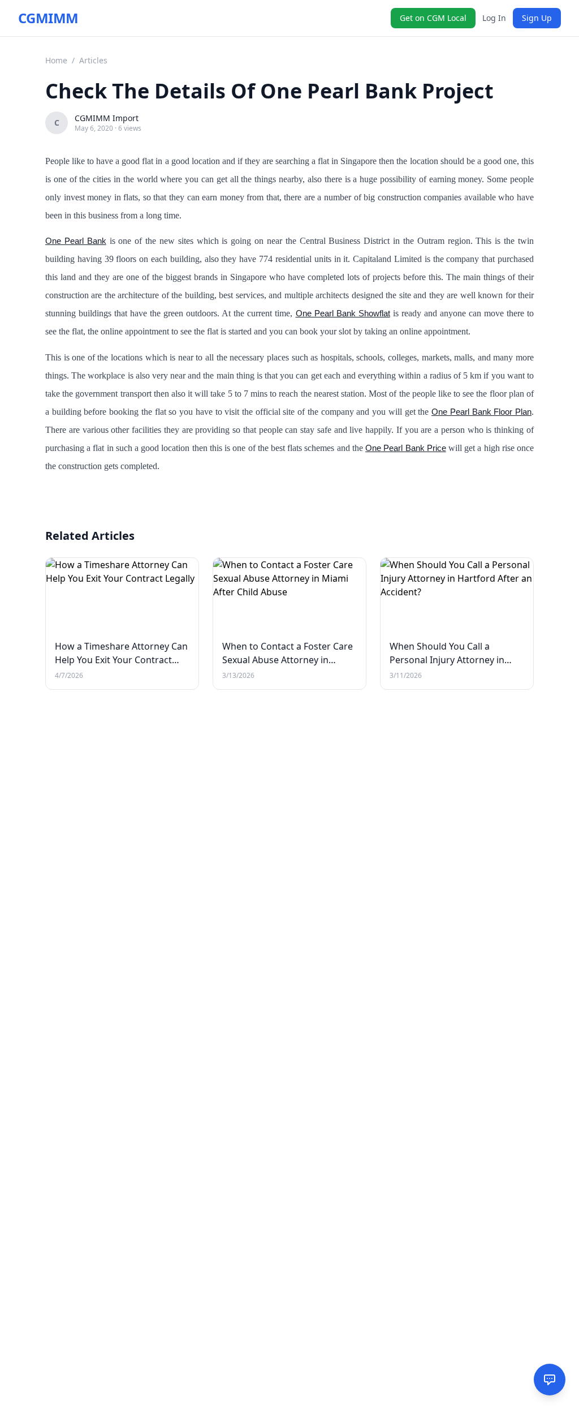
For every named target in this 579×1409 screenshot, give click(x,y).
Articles (93, 60)
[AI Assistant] (549, 1379)
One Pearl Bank (75, 241)
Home (56, 60)
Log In (494, 17)
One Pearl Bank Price (405, 448)
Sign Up (537, 17)
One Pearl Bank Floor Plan (481, 411)
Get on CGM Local (433, 17)
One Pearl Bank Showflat (343, 313)
